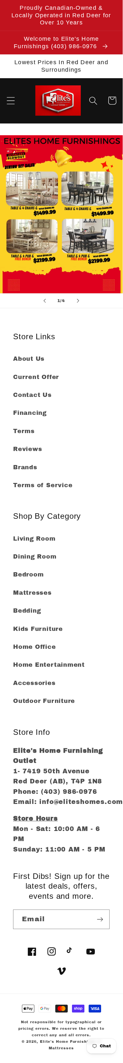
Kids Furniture (38, 629)
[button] (10, 100)
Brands (25, 467)
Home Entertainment (49, 665)
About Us (28, 359)
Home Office (34, 647)
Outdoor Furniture (44, 701)
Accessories (34, 683)
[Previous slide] (45, 301)
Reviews (27, 449)
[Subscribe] (100, 919)
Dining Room (35, 556)
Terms (24, 431)
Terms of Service (42, 485)
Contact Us (32, 395)
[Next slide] (78, 301)
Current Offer (36, 377)
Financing (30, 413)
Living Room (34, 538)
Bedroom (28, 574)
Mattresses (32, 593)
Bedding (27, 610)
